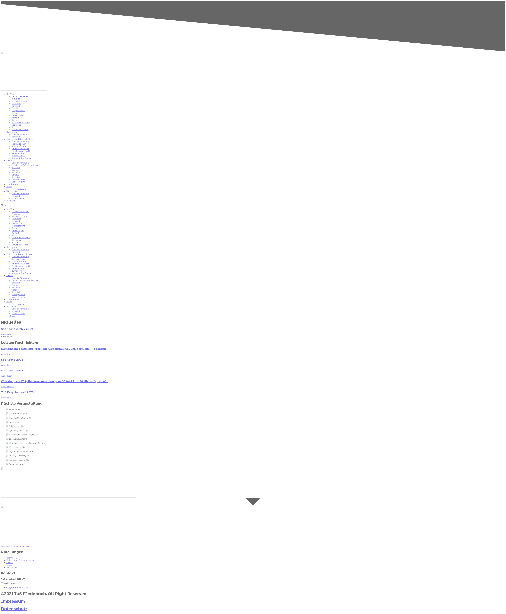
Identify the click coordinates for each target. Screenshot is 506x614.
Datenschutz (14, 608)
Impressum (13, 601)
